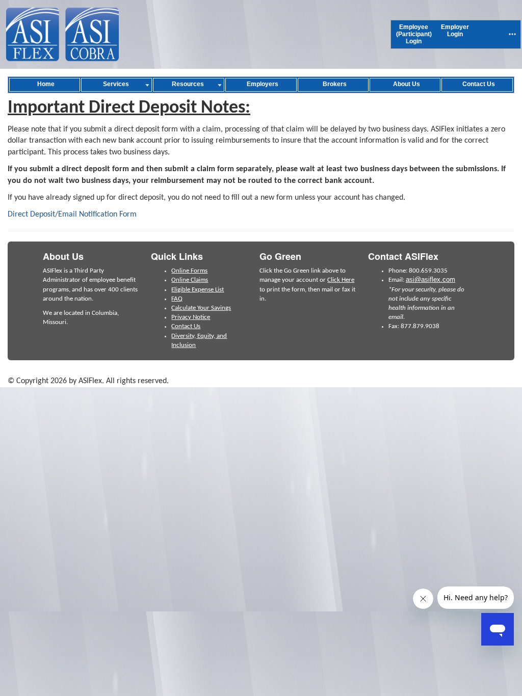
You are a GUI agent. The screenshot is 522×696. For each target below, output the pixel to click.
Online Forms (189, 270)
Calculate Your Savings (201, 308)
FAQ (176, 299)
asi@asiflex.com (430, 279)
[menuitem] (414, 34)
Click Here (340, 280)
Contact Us (185, 326)
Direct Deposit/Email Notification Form (72, 214)
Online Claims (189, 280)
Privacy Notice (190, 317)
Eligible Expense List (197, 289)
